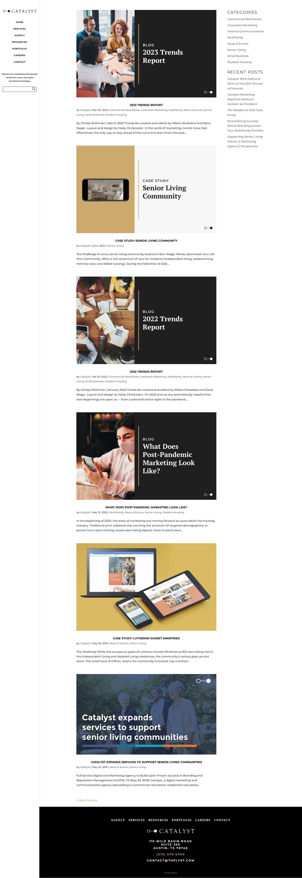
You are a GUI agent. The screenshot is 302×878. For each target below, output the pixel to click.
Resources (19, 42)
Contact (20, 62)
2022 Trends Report (146, 371)
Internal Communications (245, 31)
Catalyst (85, 110)
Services (19, 28)
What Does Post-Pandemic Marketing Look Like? (146, 507)
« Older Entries (86, 800)
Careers (20, 55)
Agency (20, 35)
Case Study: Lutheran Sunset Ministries (146, 638)
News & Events (193, 110)
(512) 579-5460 (171, 854)
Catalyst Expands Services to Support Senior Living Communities (146, 762)
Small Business (94, 114)
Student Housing (116, 114)
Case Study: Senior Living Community (146, 240)
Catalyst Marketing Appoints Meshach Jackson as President (242, 99)
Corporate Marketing (154, 110)
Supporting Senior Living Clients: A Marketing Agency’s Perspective (245, 141)
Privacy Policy (170, 873)
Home (19, 22)
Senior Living (115, 245)
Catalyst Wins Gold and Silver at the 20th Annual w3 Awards (245, 83)
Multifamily (176, 110)
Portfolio (19, 48)
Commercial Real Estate (125, 110)
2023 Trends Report (146, 105)
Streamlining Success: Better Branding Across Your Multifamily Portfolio (245, 125)
